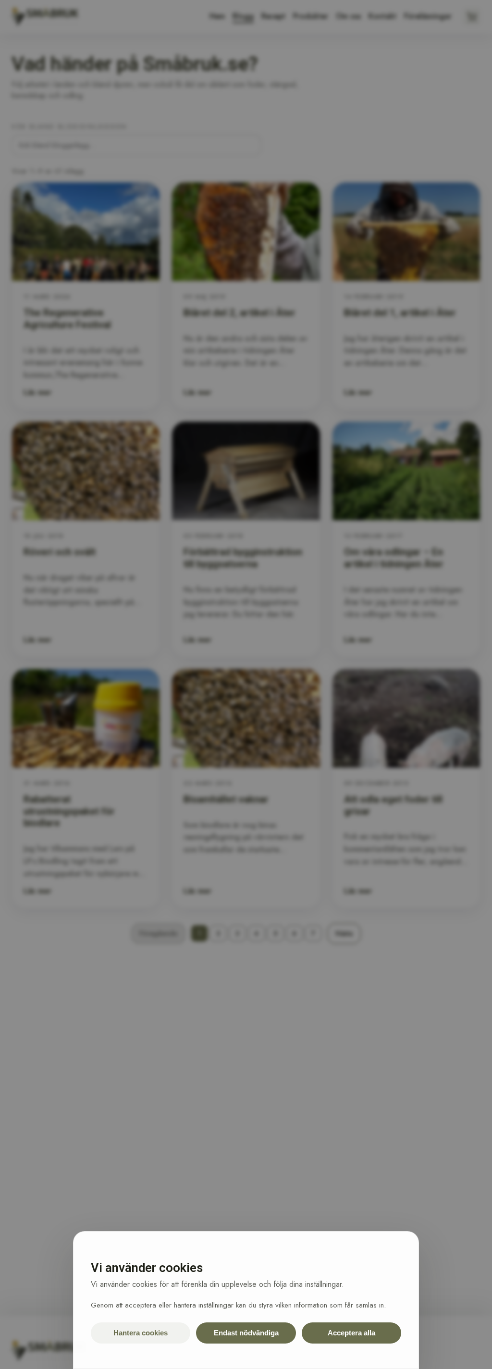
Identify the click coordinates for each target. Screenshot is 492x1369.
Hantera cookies (140, 1333)
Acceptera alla (351, 1333)
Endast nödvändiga (246, 1333)
